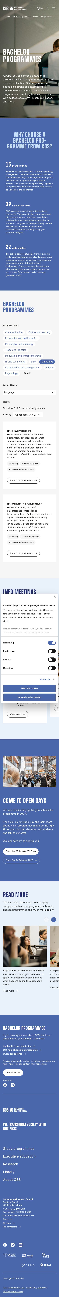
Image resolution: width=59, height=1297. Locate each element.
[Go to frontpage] (15, 8)
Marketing (47, 361)
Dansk (40, 8)
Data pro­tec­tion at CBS (14, 1287)
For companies (10, 1226)
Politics (50, 367)
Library (9, 1172)
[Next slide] (53, 919)
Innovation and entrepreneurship (23, 355)
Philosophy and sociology (19, 344)
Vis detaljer (45, 679)
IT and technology (15, 361)
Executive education (19, 1156)
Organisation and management (22, 367)
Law (33, 361)
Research (10, 1164)
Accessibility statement (36, 1287)
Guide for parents (12, 1053)
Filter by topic (10, 325)
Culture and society (39, 332)
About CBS (12, 1179)
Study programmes (21, 17)
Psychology (11, 373)
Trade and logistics (15, 350)
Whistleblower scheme (13, 1291)
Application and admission (17, 1046)
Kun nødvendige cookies (29, 697)
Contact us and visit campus (16, 1215)
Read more (8, 991)
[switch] (52, 651)
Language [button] (9, 392)
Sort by (7, 414)
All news (7, 1223)
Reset (27, 373)
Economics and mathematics (21, 338)
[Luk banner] (55, 597)
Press (6, 1219)
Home (7, 17)
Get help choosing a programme (20, 1049)
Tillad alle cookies (29, 688)
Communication (14, 332)
